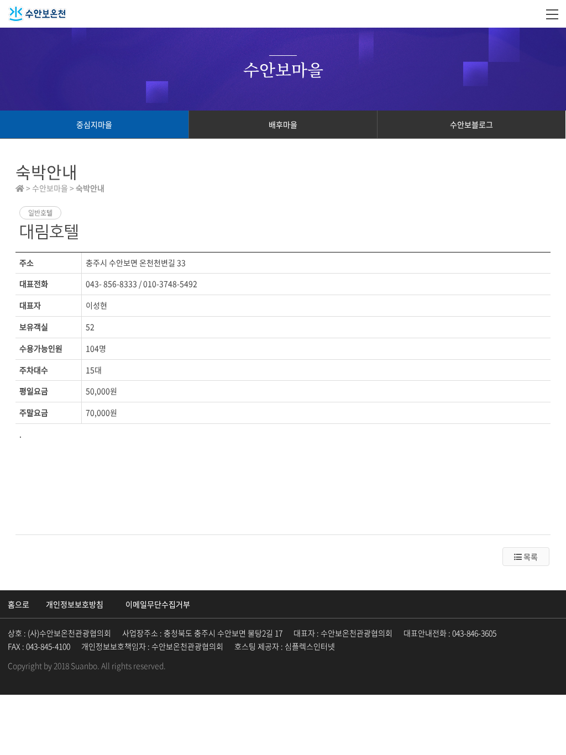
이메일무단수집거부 (157, 604)
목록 (530, 556)
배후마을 (283, 124)
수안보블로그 (471, 124)
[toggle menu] (552, 14)
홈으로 (18, 604)
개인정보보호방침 (74, 604)
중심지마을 (94, 124)
